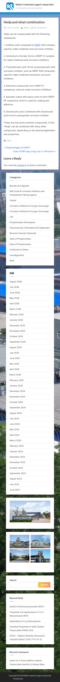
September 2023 (18, 473)
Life (11, 216)
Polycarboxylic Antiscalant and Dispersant (30, 227)
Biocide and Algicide (19, 185)
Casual (13, 200)
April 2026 (14, 303)
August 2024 (16, 413)
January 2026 (16, 320)
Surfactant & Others (19, 249)
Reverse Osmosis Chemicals (23, 233)
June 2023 (15, 489)
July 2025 (14, 352)
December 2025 (17, 325)
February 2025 (17, 380)
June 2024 (15, 424)
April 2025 (14, 369)
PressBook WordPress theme (35, 679)
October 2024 (16, 402)
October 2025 (16, 336)
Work (9, 141)
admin (26, 27)
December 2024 (17, 391)
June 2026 (15, 292)
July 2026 (14, 287)
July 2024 (14, 418)
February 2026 (17, 314)
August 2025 (16, 347)
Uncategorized (17, 255)
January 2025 (16, 385)
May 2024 (14, 429)
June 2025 (15, 358)
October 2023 (16, 468)
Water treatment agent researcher (35, 4)
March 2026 (15, 309)
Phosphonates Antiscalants (22, 222)
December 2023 (17, 457)
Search (13, 580)
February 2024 (17, 446)
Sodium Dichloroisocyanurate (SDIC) (27, 606)
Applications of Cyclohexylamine (25, 621)
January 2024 (16, 451)
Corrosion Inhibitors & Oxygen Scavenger (29, 206)
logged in (22, 165)
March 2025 (15, 374)
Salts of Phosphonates (20, 238)
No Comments (40, 27)
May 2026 (14, 298)
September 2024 (18, 407)
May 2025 (14, 364)
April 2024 (14, 435)
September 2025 (18, 341)
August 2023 (16, 478)
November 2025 (17, 331)
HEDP (37, 45)
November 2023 (17, 462)
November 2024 (17, 396)
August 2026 (16, 281)
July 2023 (14, 484)
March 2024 (15, 440)
